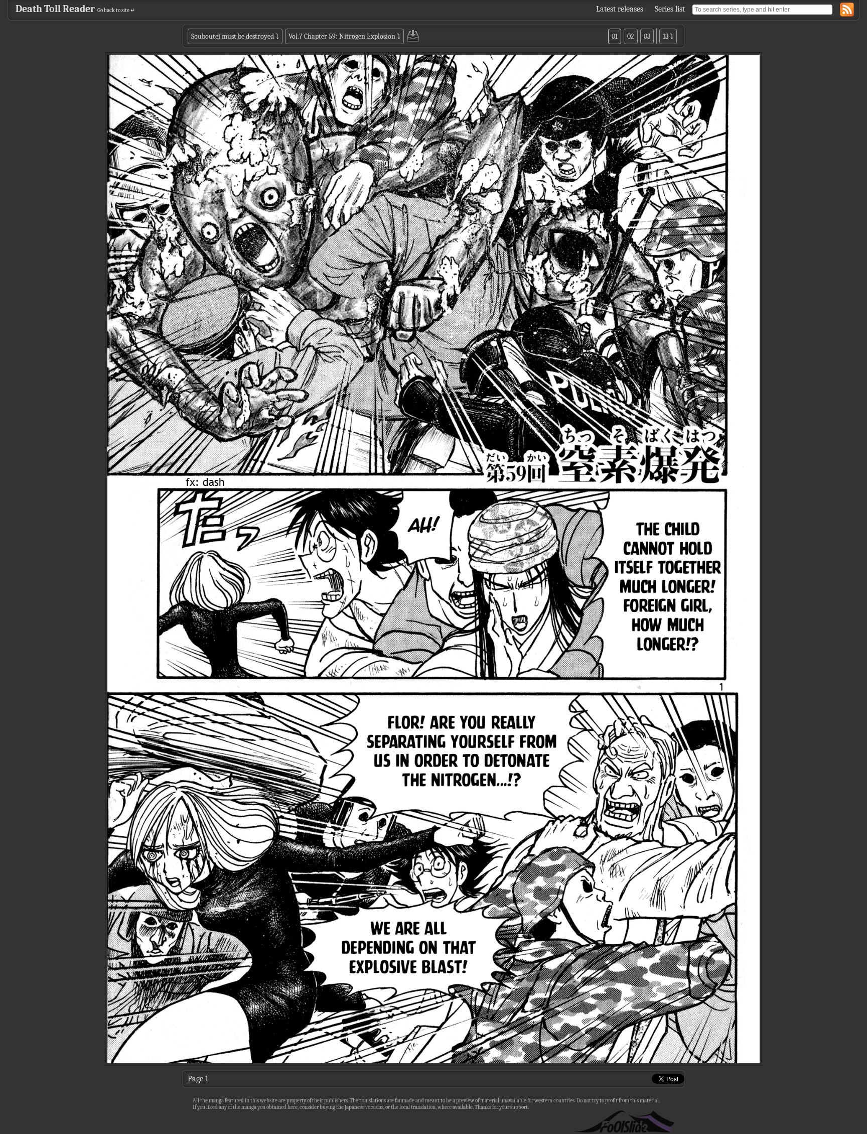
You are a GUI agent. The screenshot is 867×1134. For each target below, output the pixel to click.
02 (630, 36)
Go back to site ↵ (116, 10)
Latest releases (619, 9)
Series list (670, 9)
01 (615, 36)
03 (647, 36)
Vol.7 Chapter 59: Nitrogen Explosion (341, 36)
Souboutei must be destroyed (232, 36)
